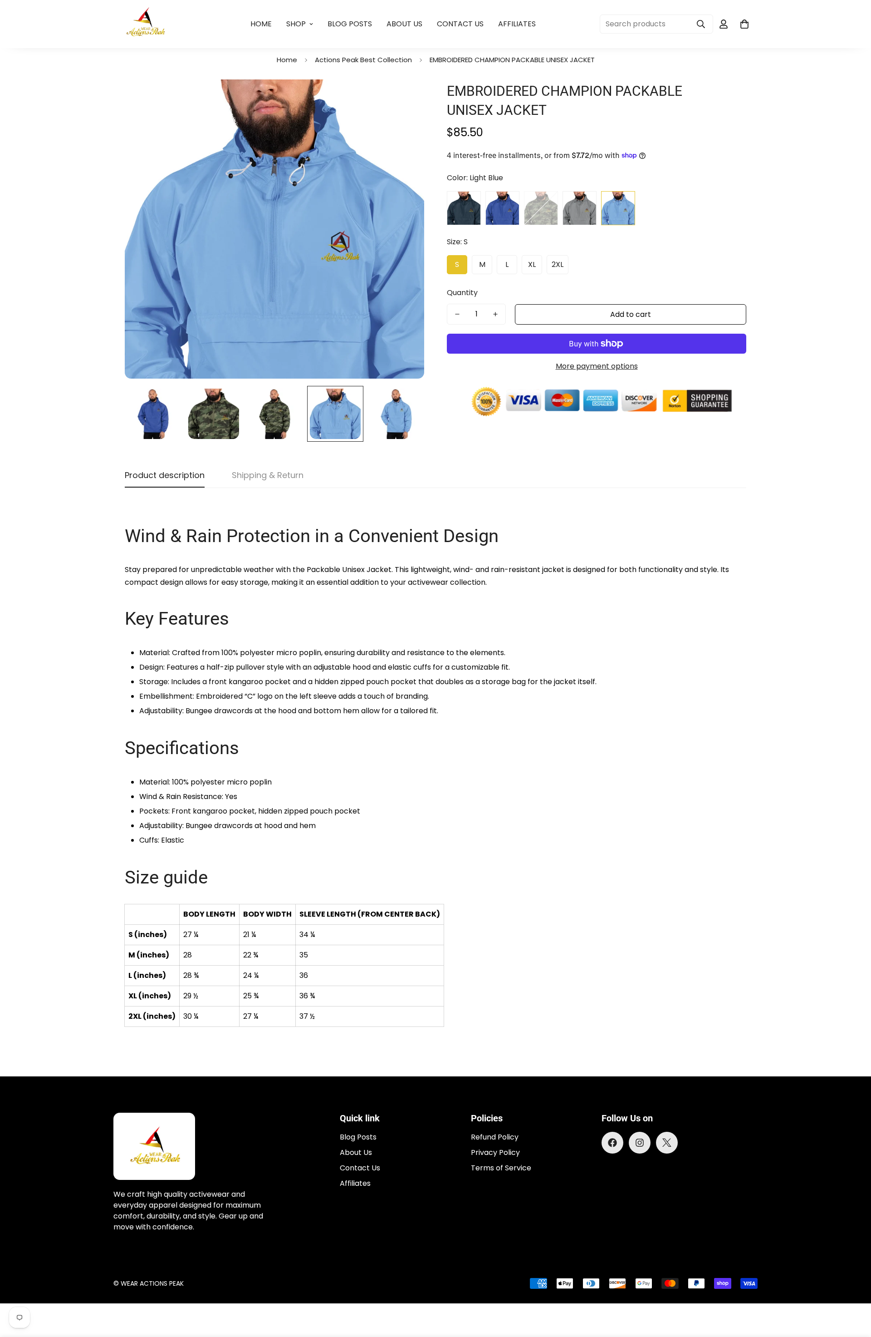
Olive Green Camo (541, 208)
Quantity (462, 292)
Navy (464, 208)
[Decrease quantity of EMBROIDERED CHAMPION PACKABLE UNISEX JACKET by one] (457, 314)
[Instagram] (640, 1143)
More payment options (597, 366)
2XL (557, 264)
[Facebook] (612, 1143)
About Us (404, 24)
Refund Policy (495, 1137)
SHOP (296, 24)
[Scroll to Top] (853, 1287)
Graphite (580, 208)
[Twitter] (667, 1143)
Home (261, 24)
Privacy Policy (495, 1152)
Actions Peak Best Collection (363, 59)
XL (532, 264)
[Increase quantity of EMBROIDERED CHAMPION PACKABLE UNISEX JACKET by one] (495, 314)
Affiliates (517, 24)
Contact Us (460, 24)
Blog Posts (350, 24)
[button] (744, 24)
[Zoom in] (405, 99)
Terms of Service (501, 1168)
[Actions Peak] (146, 24)
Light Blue (618, 208)
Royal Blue (502, 208)
